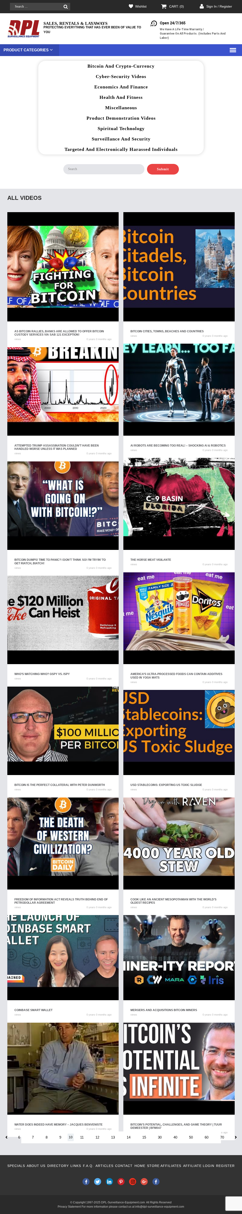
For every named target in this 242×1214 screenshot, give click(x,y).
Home (139, 1166)
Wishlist (141, 6)
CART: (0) (176, 6)
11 (82, 1137)
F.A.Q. (88, 1166)
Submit (163, 169)
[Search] (65, 6)
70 (222, 1137)
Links (75, 1166)
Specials (16, 1166)
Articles (104, 1166)
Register (225, 1166)
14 (128, 1137)
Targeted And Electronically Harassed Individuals (121, 149)
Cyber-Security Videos (121, 76)
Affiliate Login (198, 1166)
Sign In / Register (219, 6)
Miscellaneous (121, 107)
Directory (58, 1166)
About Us (36, 1166)
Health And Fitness (121, 97)
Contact (124, 1166)
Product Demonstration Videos (121, 118)
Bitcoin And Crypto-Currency (121, 66)
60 (206, 1137)
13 (113, 1137)
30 (160, 1137)
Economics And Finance (121, 86)
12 (97, 1137)
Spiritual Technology (121, 128)
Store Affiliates (164, 1166)
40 (175, 1137)
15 (144, 1137)
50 (191, 1137)
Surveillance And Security (121, 138)
